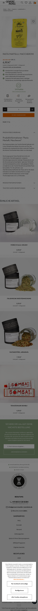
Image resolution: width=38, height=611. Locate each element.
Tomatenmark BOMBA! (19, 405)
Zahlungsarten (19, 534)
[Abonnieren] (19, 452)
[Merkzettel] (26, 2)
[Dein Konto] (30, 2)
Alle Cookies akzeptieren (19, 597)
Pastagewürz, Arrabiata (19, 352)
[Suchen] (22, 2)
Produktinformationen (12, 183)
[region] (19, 33)
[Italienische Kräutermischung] (19, 277)
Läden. (25, 511)
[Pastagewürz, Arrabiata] (19, 330)
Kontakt (19, 525)
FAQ (19, 520)
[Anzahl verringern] (5, 109)
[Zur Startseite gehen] (11, 3)
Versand (19, 529)
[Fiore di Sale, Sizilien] (19, 223)
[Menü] (4, 2)
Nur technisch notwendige (19, 583)
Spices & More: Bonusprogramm (19, 538)
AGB (19, 558)
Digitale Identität (19, 547)
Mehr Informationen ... (18, 579)
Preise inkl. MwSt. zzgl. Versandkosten (12, 67)
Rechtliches (19, 554)
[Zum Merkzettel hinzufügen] (33, 21)
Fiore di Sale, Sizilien (19, 245)
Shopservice (19, 516)
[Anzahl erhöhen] (32, 109)
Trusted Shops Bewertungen (14, 188)
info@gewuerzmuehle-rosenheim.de (20, 507)
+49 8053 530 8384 (20, 502)
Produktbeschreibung (11, 132)
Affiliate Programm (19, 543)
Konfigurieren (19, 590)
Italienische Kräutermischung (19, 298)
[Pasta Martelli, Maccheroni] (19, 33)
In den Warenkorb (19, 115)
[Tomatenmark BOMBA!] (19, 384)
